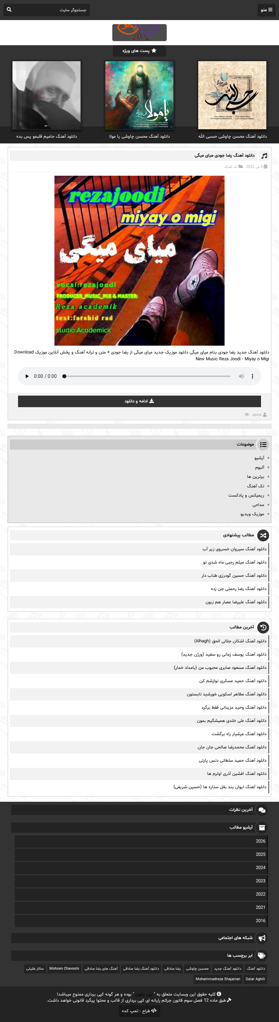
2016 (260, 921)
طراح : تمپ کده (136, 1011)
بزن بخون (143, 994)
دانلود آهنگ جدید (227, 968)
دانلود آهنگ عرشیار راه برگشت (239, 734)
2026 (260, 841)
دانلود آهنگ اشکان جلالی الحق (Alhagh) (230, 641)
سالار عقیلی (35, 968)
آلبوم (259, 468)
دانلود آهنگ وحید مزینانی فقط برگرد (233, 708)
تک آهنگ (230, 167)
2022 (260, 894)
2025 (260, 855)
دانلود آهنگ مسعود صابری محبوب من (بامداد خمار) (220, 668)
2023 (260, 881)
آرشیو (259, 458)
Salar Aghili (255, 979)
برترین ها (255, 477)
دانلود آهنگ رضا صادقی (141, 968)
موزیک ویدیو (252, 514)
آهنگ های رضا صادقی (101, 968)
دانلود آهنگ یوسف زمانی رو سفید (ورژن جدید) (223, 655)
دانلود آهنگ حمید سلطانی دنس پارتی (232, 761)
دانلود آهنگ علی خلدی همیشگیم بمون (231, 721)
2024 (260, 868)
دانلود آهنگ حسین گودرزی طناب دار (233, 576)
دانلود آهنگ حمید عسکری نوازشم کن (232, 681)
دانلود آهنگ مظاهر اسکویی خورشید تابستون (226, 694)
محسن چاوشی (197, 968)
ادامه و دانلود (136, 401)
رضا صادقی (172, 968)
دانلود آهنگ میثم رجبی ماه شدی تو (234, 562)
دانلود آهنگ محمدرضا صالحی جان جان (232, 747)
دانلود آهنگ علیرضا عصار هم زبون (236, 602)
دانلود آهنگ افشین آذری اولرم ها (236, 774)
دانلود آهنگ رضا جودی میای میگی (225, 156)
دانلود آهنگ (256, 968)
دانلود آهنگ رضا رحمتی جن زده (238, 589)
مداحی (258, 505)
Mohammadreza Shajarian (218, 979)
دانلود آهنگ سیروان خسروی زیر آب (234, 549)
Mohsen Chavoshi (64, 968)
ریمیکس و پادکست (246, 495)
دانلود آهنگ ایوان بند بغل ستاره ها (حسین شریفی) (220, 787)
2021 (260, 908)
